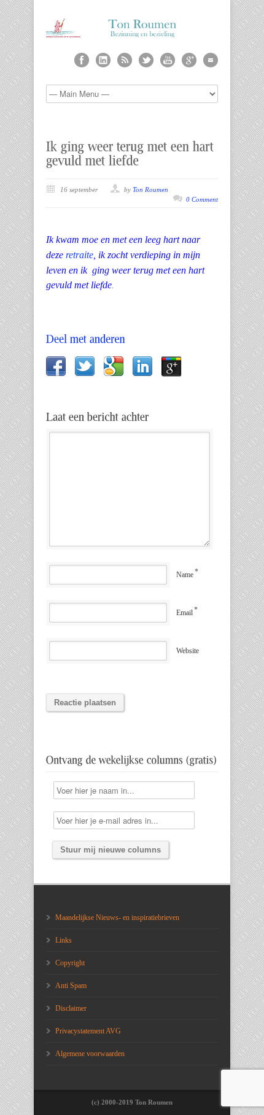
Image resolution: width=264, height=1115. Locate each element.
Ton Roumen (150, 189)
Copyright (70, 963)
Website (187, 650)
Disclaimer (71, 1008)
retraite (79, 255)
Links (63, 940)
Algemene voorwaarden (90, 1053)
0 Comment (202, 199)
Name (184, 574)
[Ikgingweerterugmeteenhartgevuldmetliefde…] (131, 153)
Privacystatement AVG (88, 1031)
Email (184, 612)
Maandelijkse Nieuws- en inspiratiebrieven (117, 917)
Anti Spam (71, 985)
